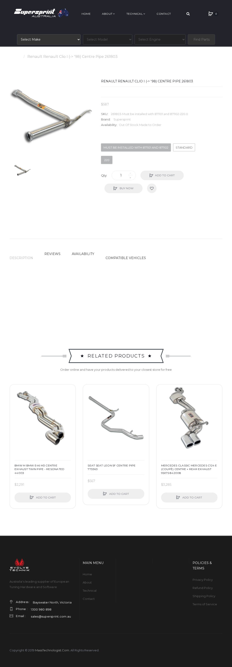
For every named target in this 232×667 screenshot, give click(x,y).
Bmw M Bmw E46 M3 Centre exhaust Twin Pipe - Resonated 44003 (39, 469)
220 (106, 160)
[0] (210, 13)
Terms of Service (205, 604)
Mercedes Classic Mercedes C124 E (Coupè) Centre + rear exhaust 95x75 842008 (189, 469)
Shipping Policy (204, 596)
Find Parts (201, 39)
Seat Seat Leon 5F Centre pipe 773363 (111, 467)
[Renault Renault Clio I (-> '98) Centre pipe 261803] (22, 170)
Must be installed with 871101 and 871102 (136, 147)
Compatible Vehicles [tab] (126, 258)
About (87, 582)
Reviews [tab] (52, 254)
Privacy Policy (203, 579)
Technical (90, 590)
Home (15, 56)
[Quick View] (15, 407)
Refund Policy (203, 588)
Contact (89, 599)
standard (184, 147)
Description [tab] (21, 258)
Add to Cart (165, 175)
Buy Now (126, 188)
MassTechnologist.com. (52, 650)
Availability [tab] (83, 254)
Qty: (104, 175)
